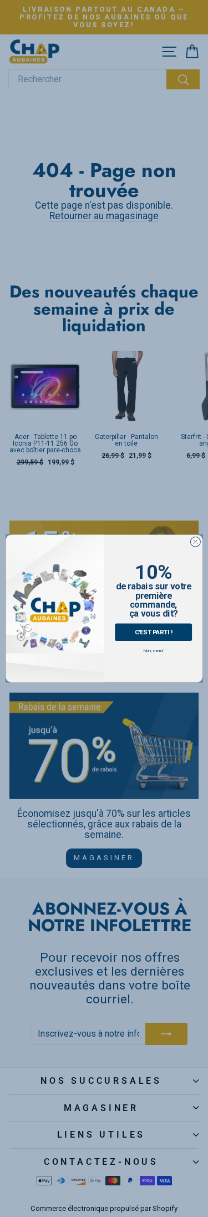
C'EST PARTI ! (153, 631)
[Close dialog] (195, 542)
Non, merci (153, 650)
